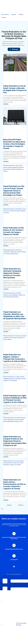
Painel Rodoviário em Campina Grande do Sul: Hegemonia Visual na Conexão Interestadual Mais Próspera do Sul (14, 441)
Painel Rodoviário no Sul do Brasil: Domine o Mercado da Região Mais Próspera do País (15, 89)
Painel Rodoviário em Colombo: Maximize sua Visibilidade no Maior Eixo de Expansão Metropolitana (14, 315)
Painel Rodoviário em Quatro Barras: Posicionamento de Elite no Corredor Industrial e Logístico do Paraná (14, 484)
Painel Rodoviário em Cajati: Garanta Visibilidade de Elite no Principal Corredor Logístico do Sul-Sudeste (15, 399)
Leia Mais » (6, 104)
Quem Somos (5, 14)
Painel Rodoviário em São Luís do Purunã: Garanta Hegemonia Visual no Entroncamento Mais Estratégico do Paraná (13, 190)
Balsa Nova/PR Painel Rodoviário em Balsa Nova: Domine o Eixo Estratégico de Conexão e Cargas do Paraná (14, 143)
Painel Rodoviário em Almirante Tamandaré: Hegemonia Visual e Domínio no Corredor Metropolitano (12, 273)
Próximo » (21, 505)
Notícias (21, 14)
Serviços (13, 14)
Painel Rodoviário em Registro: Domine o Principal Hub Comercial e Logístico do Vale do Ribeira (14, 358)
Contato (3, 17)
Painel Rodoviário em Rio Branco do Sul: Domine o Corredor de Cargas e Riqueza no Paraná (13, 231)
